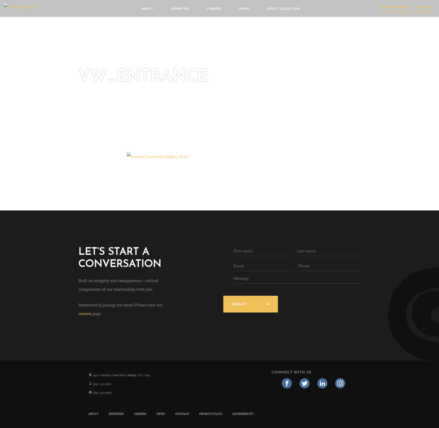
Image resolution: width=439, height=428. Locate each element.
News (244, 8)
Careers (214, 8)
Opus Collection (283, 8)
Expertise (180, 8)
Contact (182, 414)
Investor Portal (395, 7)
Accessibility (242, 414)
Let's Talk (424, 7)
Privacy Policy (210, 414)
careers (85, 314)
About (147, 8)
